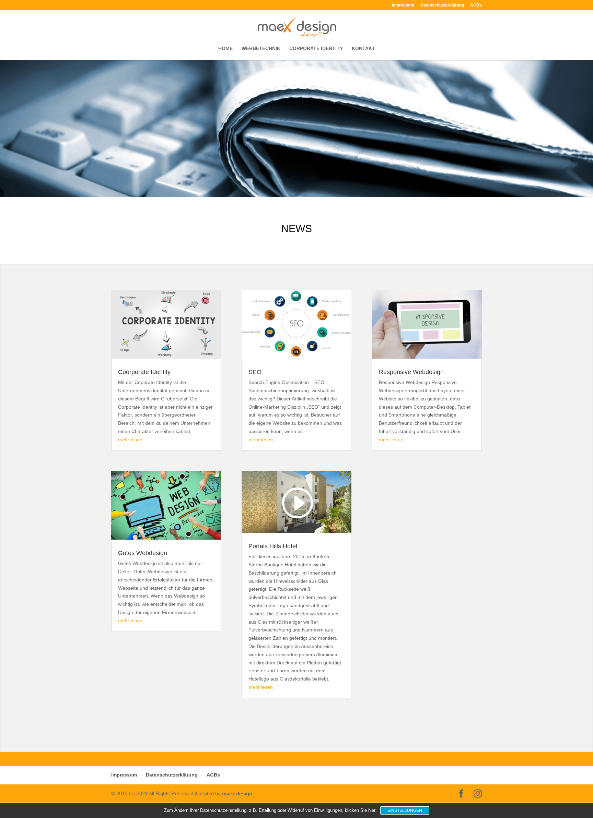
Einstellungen (404, 810)
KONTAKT (363, 48)
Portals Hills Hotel (272, 546)
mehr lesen (130, 439)
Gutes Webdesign (142, 553)
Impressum (403, 5)
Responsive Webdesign (411, 372)
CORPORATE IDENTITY (316, 48)
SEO (254, 372)
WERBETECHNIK (261, 48)
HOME (225, 48)
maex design (237, 793)
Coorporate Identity (144, 372)
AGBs (476, 5)
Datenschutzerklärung (442, 5)
